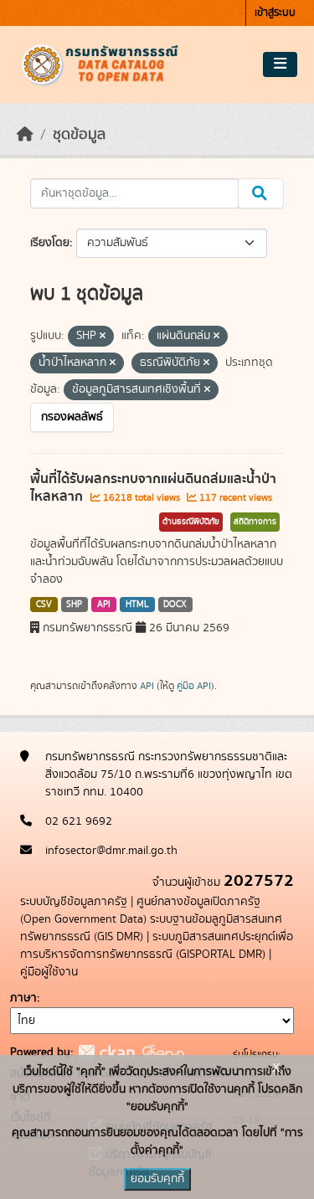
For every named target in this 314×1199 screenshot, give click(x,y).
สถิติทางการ (255, 521)
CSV (44, 604)
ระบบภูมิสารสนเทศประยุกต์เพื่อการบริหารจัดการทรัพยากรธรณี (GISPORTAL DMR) (156, 946)
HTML (137, 604)
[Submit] (261, 193)
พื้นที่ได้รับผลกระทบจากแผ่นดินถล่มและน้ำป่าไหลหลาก (153, 487)
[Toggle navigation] (280, 64)
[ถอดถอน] (103, 336)
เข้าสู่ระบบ (275, 13)
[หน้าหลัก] (25, 135)
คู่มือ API (194, 685)
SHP (74, 604)
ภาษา (23, 998)
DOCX (175, 604)
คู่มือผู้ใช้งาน (49, 972)
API (104, 604)
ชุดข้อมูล (79, 135)
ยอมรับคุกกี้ (157, 1179)
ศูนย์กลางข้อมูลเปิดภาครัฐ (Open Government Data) (140, 910)
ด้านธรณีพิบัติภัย (190, 521)
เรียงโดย (49, 242)
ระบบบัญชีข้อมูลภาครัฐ (73, 901)
